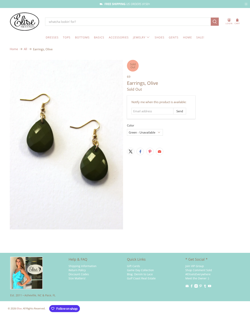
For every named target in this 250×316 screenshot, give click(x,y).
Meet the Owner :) (197, 278)
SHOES (159, 37)
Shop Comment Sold (198, 270)
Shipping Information (82, 266)
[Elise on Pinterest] (200, 287)
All (25, 49)
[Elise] (24, 21)
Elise (19, 308)
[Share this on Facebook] (140, 151)
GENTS (174, 37)
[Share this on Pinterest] (150, 151)
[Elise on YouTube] (209, 287)
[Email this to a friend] (159, 151)
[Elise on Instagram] (196, 287)
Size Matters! (77, 278)
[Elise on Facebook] (191, 287)
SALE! (200, 37)
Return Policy (77, 270)
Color (130, 125)
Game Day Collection (140, 270)
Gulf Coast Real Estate (141, 278)
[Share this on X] (130, 151)
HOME (187, 37)
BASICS (99, 37)
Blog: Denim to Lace (140, 274)
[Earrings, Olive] (66, 144)
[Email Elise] (187, 287)
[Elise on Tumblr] (205, 287)
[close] (246, 4)
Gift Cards (133, 266)
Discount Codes (79, 274)
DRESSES (52, 37)
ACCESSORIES (119, 37)
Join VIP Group (194, 266)
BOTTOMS (82, 37)
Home (14, 49)
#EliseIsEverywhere (198, 274)
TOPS (67, 37)
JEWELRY (139, 37)
